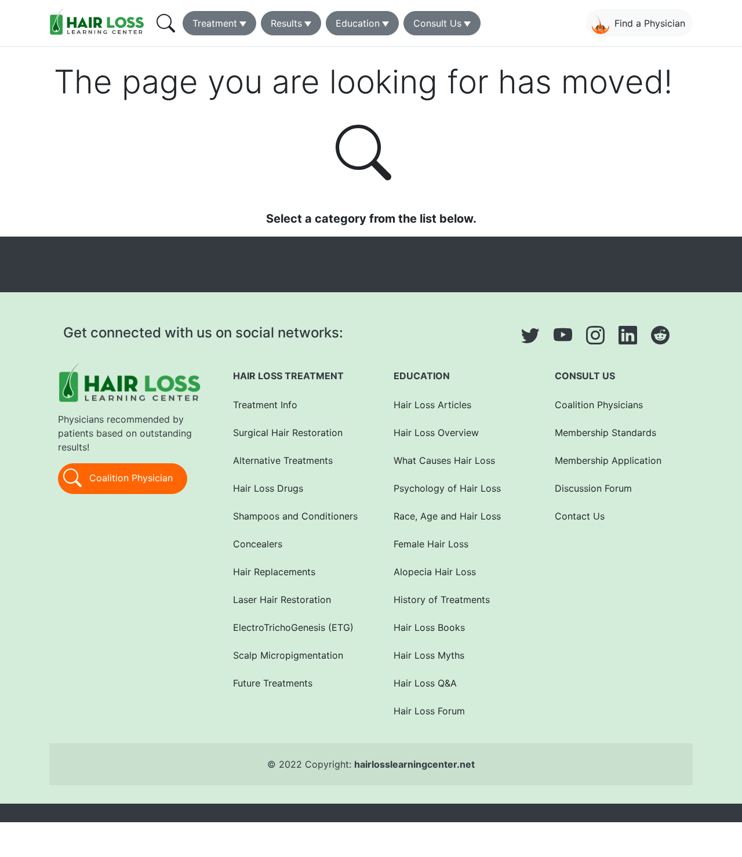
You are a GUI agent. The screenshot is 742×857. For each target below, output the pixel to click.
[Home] (99, 21)
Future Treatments (272, 683)
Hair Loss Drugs (268, 488)
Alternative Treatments (283, 460)
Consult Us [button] (437, 23)
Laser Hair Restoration (282, 599)
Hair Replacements (274, 572)
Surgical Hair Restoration (288, 432)
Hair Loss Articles (432, 405)
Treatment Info (265, 405)
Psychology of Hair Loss (447, 488)
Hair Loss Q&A (425, 683)
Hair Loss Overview (436, 432)
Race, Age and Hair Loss (447, 516)
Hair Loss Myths (429, 655)
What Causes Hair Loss (444, 460)
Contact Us (580, 516)
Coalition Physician (129, 478)
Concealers (257, 544)
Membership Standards (605, 432)
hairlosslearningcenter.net (414, 764)
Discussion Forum (593, 488)
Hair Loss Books (429, 627)
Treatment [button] (214, 23)
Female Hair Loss (431, 544)
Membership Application (608, 460)
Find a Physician (649, 23)
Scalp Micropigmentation (288, 655)
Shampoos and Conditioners (295, 516)
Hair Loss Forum (429, 711)
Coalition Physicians (599, 405)
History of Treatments (442, 599)
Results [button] (286, 23)
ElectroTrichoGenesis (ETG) (293, 627)
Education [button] (358, 23)
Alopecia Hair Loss (435, 572)
